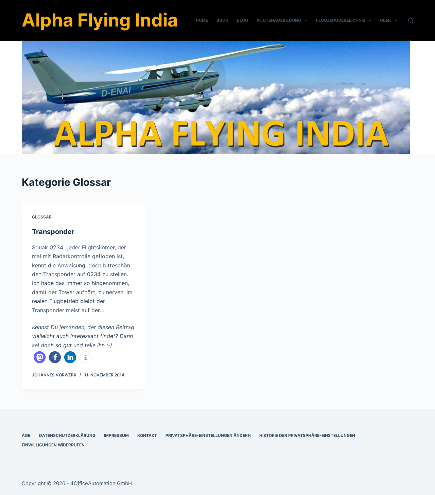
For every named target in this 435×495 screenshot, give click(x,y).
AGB (26, 435)
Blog (242, 20)
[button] (40, 357)
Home (202, 20)
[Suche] (410, 20)
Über (385, 20)
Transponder (53, 232)
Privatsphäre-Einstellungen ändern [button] (208, 435)
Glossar (42, 216)
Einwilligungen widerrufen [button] (53, 444)
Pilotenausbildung (279, 20)
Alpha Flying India (100, 20)
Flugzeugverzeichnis (340, 20)
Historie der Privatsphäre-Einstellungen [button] (307, 435)
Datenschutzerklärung (67, 435)
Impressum (116, 435)
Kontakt (147, 435)
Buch (222, 20)
